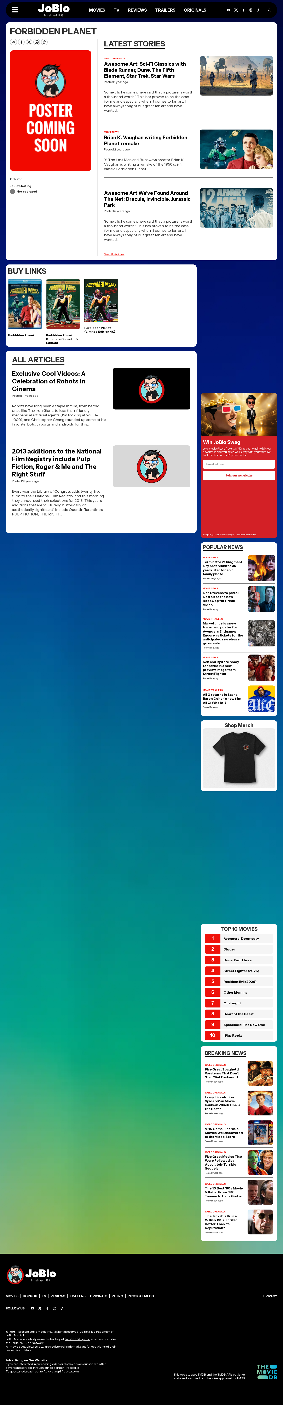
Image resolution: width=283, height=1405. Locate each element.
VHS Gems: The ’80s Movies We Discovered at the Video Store (224, 1133)
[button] (15, 10)
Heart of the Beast (239, 1014)
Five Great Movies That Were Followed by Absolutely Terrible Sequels (223, 1163)
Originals (195, 10)
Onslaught (232, 1003)
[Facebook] (243, 10)
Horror (30, 1296)
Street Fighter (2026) (241, 971)
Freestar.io (72, 1368)
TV (117, 10)
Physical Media (141, 1296)
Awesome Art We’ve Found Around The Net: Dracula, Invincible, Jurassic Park (147, 199)
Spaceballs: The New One (244, 1025)
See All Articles (114, 254)
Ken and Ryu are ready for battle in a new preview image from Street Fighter (221, 668)
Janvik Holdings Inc (77, 1339)
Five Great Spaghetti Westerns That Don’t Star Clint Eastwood (222, 1073)
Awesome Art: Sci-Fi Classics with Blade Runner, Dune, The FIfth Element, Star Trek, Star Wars (145, 70)
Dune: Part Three (238, 960)
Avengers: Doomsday (241, 938)
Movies (97, 10)
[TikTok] (258, 10)
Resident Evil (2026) (240, 981)
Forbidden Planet (21, 335)
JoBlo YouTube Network (27, 1343)
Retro (117, 1296)
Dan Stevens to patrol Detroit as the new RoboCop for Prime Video (220, 599)
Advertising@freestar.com (61, 1371)
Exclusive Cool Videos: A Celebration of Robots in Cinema (49, 381)
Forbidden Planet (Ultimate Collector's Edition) (62, 339)
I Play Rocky (233, 1035)
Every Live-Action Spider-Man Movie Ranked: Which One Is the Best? (222, 1103)
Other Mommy (235, 992)
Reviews (137, 10)
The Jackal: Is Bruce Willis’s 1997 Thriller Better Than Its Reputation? (221, 1222)
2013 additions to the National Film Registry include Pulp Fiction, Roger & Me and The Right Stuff (57, 462)
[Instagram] (250, 10)
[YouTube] (228, 10)
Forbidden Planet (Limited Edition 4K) (99, 329)
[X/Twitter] (236, 10)
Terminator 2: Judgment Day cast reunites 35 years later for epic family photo (222, 568)
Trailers (165, 10)
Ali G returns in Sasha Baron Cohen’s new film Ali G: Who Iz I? (222, 698)
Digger (229, 949)
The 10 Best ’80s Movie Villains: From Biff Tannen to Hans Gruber (224, 1192)
